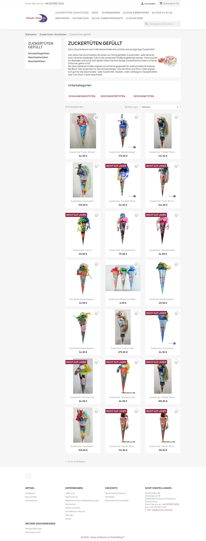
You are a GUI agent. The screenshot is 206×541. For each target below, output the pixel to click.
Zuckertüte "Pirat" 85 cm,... (163, 201)
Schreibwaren (111, 12)
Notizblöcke (81, 18)
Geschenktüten (36, 61)
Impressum (70, 504)
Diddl (95, 12)
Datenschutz (71, 496)
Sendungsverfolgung (115, 493)
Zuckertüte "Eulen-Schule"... (83, 152)
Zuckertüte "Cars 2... (83, 250)
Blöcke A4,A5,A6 (162, 12)
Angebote (30, 493)
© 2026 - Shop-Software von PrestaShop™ (103, 537)
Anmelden (110, 496)
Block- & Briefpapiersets (107, 18)
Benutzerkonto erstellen (117, 500)
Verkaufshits (31, 500)
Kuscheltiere (134, 18)
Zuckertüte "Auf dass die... (83, 397)
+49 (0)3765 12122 (54, 3)
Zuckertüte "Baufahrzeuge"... (123, 152)
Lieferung (69, 493)
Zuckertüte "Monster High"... (163, 250)
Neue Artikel (31, 496)
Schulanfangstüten (38, 53)
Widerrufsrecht (72, 507)
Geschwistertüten (38, 57)
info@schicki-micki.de (162, 510)
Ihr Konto (111, 488)
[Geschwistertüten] (113, 92)
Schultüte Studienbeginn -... (83, 299)
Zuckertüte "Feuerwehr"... (83, 201)
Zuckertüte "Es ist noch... (163, 348)
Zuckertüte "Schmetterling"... (123, 250)
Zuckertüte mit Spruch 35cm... (122, 299)
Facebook (28, 476)
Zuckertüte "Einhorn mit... (123, 348)
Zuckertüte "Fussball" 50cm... (123, 201)
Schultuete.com (33, 532)
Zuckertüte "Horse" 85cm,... (123, 446)
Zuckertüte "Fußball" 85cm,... (163, 152)
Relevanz (160, 107)
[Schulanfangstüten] (82, 92)
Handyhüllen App (33, 528)
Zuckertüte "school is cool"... (123, 397)
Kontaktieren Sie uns (75, 511)
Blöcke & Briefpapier (136, 12)
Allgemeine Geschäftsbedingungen (82, 500)
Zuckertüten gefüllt (40, 45)
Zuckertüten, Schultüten (72, 12)
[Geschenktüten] (144, 92)
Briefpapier (62, 18)
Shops (68, 518)
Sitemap (69, 515)
